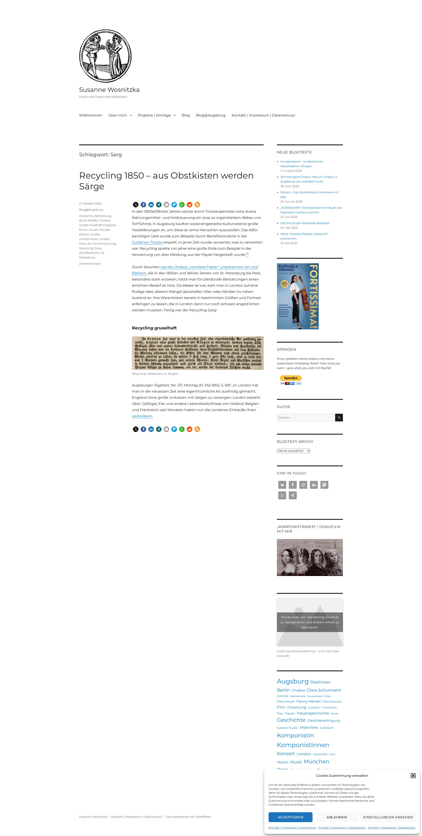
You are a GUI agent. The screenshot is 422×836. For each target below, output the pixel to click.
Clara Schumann (324, 690)
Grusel (93, 229)
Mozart (282, 762)
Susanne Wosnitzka (109, 89)
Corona (282, 696)
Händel (104, 229)
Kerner (84, 234)
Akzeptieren (291, 817)
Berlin (283, 690)
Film (281, 707)
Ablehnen (337, 817)
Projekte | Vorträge (154, 115)
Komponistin (295, 735)
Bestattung (103, 216)
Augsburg (293, 681)
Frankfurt (314, 707)
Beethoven (321, 682)
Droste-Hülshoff (90, 225)
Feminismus (332, 701)
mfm (332, 754)
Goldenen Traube (147, 242)
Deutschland (314, 696)
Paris (82, 243)
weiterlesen (142, 416)
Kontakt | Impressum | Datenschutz (292, 827)
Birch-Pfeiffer (88, 220)
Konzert (286, 753)
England (109, 225)
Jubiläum (327, 727)
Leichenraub (88, 239)
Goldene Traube (287, 727)
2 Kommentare (90, 263)
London (104, 239)
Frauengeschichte (313, 713)
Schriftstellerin (89, 253)
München (316, 761)
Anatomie (86, 216)
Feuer (83, 229)
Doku (327, 696)
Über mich (117, 115)
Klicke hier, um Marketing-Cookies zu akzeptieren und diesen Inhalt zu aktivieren (309, 622)
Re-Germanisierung (101, 243)
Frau (280, 713)
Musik (296, 762)
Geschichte (291, 720)
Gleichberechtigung (323, 720)
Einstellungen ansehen (388, 817)
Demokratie (298, 696)
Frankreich (329, 707)
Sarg (98, 248)
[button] (413, 775)
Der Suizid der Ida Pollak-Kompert (305, 223)
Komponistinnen (303, 745)
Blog (186, 115)
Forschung (296, 707)
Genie (334, 713)
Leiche (95, 234)
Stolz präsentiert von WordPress (188, 816)
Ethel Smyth (286, 701)
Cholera (104, 220)
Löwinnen (320, 754)
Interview (309, 727)
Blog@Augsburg (211, 115)
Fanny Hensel (308, 701)
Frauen (290, 713)
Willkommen (90, 115)
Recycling (86, 248)
